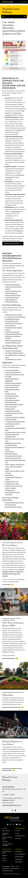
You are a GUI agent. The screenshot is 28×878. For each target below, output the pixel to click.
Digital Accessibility (5, 868)
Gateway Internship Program (13, 295)
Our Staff (17, 833)
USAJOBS (18, 130)
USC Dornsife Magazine (20, 854)
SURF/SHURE (8, 302)
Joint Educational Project (12, 297)
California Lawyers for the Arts (13, 383)
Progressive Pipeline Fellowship (13, 334)
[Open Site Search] (25, 2)
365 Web (4, 858)
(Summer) (15, 302)
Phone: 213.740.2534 (7, 803)
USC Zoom (4, 860)
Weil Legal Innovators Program (13, 507)
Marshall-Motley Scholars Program (14, 502)
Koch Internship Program (12, 321)
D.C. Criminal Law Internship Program (15, 317)
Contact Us (13, 866)
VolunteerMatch (15, 211)
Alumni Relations (18, 851)
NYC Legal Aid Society (11, 445)
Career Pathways (18, 861)
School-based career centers (11, 243)
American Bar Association (12, 370)
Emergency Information (14, 868)
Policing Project (9, 451)
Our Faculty (17, 830)
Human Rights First (10, 398)
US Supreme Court (10, 490)
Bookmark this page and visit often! (11, 707)
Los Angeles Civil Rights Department (15, 421)
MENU (3, 16)
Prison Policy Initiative (11, 454)
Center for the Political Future (13, 291)
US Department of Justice (12, 484)
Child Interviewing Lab (11, 293)
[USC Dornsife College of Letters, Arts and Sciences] (7, 2)
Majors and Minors (6, 830)
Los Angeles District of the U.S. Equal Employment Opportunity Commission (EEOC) (15, 434)
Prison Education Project (9, 658)
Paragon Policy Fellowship (12, 332)
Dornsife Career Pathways (11, 11)
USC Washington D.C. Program (13, 359)
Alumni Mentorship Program (12, 284)
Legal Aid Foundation (11, 419)
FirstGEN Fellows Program (12, 319)
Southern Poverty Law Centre (13, 458)
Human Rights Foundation (12, 400)
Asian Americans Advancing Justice (14, 374)
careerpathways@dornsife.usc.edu (11, 805)
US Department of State (11, 481)
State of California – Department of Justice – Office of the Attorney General (14, 467)
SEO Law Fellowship (10, 505)
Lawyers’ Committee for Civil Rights (15, 417)
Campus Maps (18, 838)
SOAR (6, 299)
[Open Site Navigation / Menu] (22, 2)
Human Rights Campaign (12, 396)
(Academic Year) (12, 299)
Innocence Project (10, 409)
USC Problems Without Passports (14, 353)
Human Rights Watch (11, 402)
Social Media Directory (20, 835)
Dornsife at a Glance (6, 866)
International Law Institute (12, 411)
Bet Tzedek (8, 376)
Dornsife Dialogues (19, 856)
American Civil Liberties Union (13, 372)
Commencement (18, 859)
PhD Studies (4, 841)
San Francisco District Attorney (13, 456)
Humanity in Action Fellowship (13, 351)
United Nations (9, 475)
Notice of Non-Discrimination (7, 870)
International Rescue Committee (14, 413)
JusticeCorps (8, 415)
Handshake (5, 800)
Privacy (17, 866)
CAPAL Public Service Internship (13, 315)
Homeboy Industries (10, 394)
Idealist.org (20, 231)
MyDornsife (4, 855)
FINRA (7, 391)
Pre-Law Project (6, 584)
